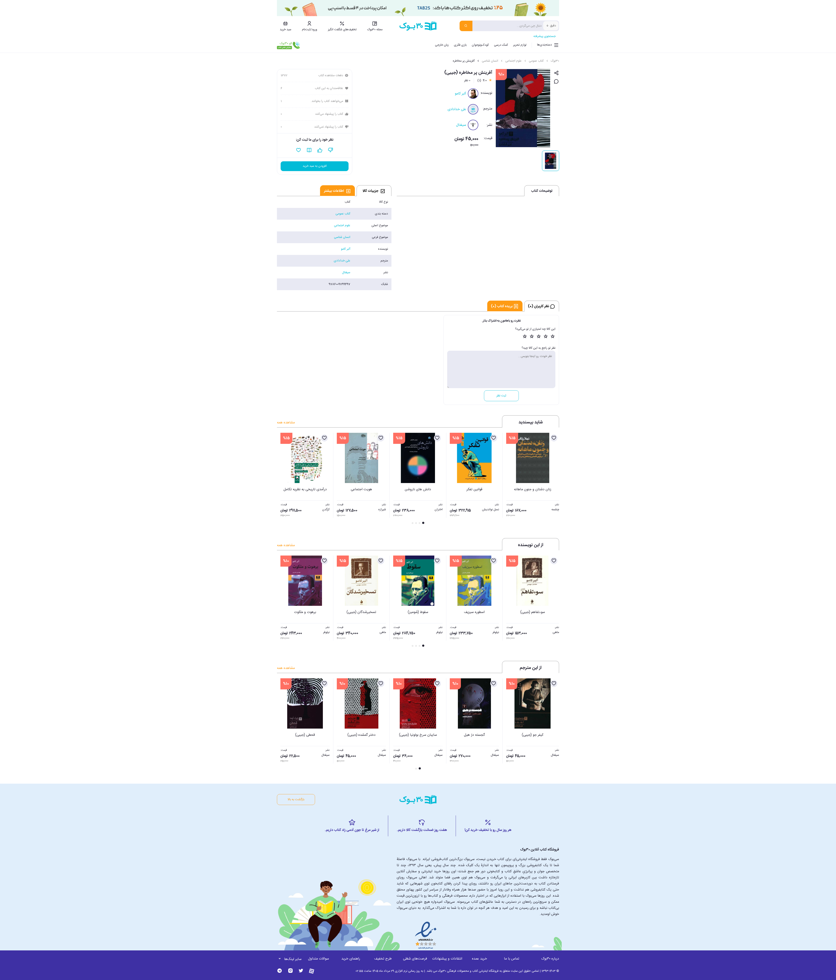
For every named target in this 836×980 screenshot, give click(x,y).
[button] (282, 478)
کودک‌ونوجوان (480, 45)
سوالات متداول (318, 959)
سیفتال (461, 125)
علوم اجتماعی (513, 61)
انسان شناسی (490, 61)
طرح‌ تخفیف (383, 959)
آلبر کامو (460, 94)
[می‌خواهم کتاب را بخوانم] (309, 150)
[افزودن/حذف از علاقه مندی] (553, 437)
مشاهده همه (286, 423)
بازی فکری (460, 45)
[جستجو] (466, 26)
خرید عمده (479, 959)
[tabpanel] (334, 243)
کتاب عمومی (536, 61)
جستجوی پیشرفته (544, 36)
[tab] (374, 190)
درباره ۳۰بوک (550, 959)
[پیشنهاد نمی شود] (330, 150)
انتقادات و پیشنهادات (447, 959)
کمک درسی (501, 45)
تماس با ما (511, 959)
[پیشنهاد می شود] (320, 150)
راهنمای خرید (350, 959)
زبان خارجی (442, 45)
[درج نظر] (556, 81)
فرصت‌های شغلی (415, 959)
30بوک (555, 61)
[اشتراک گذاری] (556, 73)
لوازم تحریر (519, 45)
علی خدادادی (457, 109)
